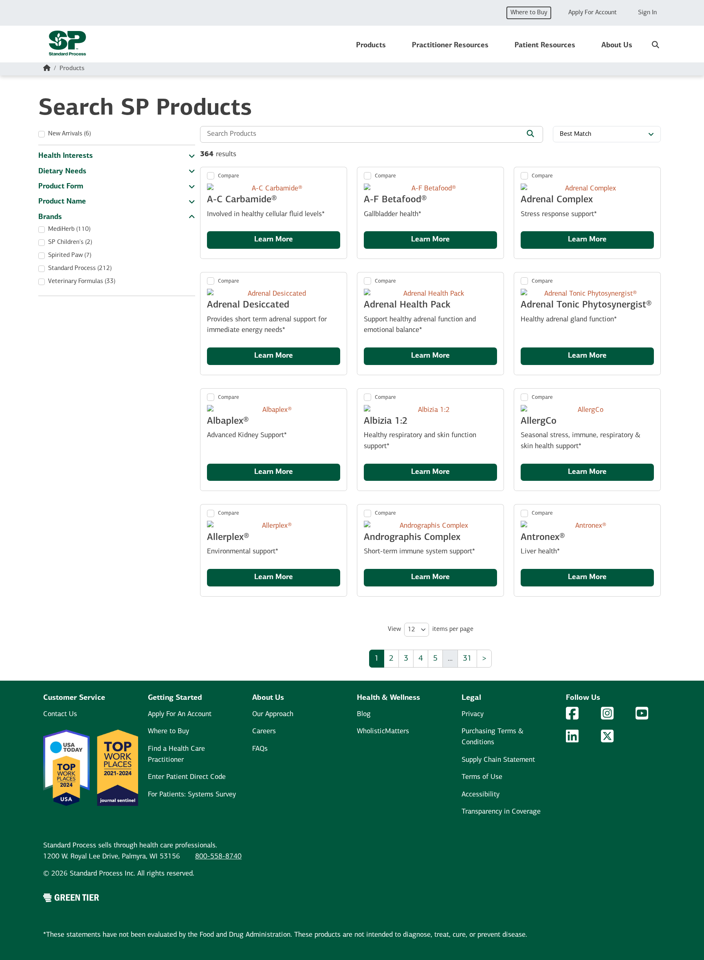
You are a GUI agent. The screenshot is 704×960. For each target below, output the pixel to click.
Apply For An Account (179, 714)
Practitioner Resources (450, 45)
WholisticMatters (383, 731)
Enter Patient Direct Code (187, 777)
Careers (264, 731)
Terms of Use (482, 777)
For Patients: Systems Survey (192, 794)
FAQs (260, 748)
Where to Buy (528, 12)
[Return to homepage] (67, 45)
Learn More (273, 239)
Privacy (473, 714)
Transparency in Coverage (501, 811)
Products (371, 45)
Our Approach (272, 714)
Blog (364, 714)
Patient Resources (545, 45)
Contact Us (60, 714)
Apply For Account (592, 12)
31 (467, 659)
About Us (616, 45)
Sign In (647, 12)
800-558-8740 (218, 856)
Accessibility (480, 794)
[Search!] (530, 135)
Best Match (575, 134)
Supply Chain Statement (498, 759)
